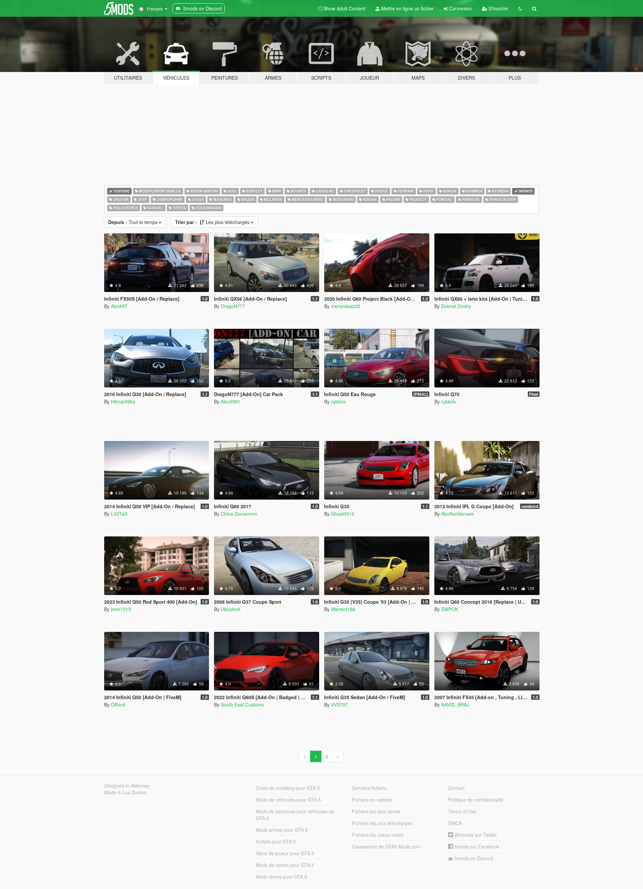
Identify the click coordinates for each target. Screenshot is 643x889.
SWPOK (449, 609)
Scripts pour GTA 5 (276, 841)
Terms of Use (462, 811)
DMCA (455, 823)
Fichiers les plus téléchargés (382, 823)
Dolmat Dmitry (456, 306)
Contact (456, 788)
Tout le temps (133, 222)
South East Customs (242, 704)
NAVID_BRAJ (455, 704)
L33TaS (119, 513)
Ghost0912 (342, 513)
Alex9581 (230, 401)
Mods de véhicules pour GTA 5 (288, 799)
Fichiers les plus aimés (376, 811)
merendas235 (345, 306)
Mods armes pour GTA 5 (282, 829)
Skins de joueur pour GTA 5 (285, 853)
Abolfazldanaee (457, 513)
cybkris (338, 401)
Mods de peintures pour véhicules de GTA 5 (295, 814)
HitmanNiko (123, 401)
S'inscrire (497, 8)
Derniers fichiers (369, 788)
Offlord (118, 704)
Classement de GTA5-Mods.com (386, 846)
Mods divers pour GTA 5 (281, 876)
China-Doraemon (239, 513)
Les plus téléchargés (213, 222)
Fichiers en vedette (372, 799)
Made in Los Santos (125, 792)
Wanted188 (343, 609)
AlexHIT (119, 306)
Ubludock (230, 609)
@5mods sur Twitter (475, 834)
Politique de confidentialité (475, 799)
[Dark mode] (520, 8)
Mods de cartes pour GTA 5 (285, 865)
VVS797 (339, 704)
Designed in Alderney (126, 785)
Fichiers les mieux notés (377, 834)
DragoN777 (233, 306)
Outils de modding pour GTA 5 (288, 788)
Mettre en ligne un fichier (407, 8)
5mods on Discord (473, 858)
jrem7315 (121, 609)
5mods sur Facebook (476, 846)
